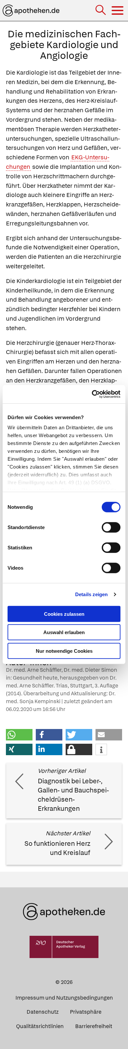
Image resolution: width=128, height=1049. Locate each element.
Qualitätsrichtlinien (40, 1026)
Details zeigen (91, 594)
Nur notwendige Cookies (64, 650)
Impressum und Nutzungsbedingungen (64, 997)
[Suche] (101, 11)
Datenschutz (42, 1011)
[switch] (111, 527)
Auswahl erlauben (64, 632)
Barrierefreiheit (93, 1026)
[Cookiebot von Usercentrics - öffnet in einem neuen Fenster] (92, 394)
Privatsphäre (85, 1011)
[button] (19, 734)
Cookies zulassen (64, 613)
